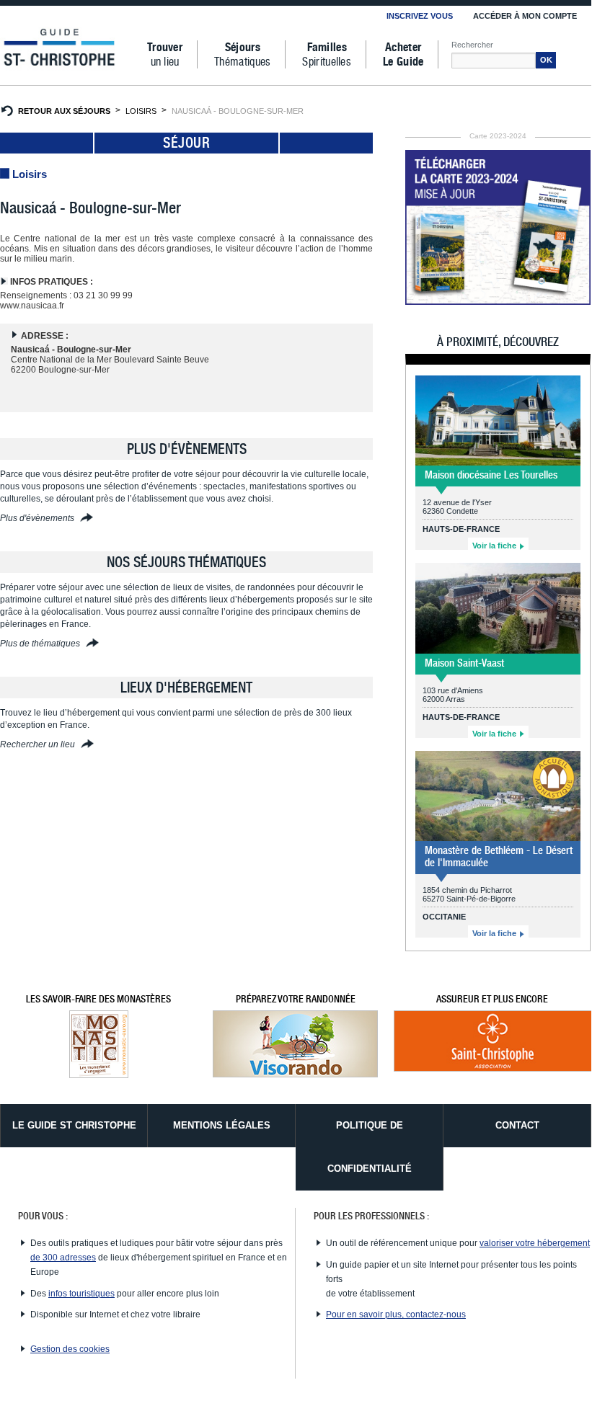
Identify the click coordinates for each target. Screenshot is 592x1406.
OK (546, 59)
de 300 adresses (63, 1258)
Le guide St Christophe (74, 1125)
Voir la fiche (495, 545)
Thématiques (242, 54)
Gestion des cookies (70, 1349)
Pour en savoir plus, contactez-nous (396, 1314)
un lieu (164, 54)
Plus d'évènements (38, 518)
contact (517, 1125)
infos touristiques (81, 1294)
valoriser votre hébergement (535, 1243)
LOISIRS (140, 111)
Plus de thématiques (41, 644)
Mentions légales (221, 1125)
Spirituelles (326, 54)
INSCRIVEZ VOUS (419, 16)
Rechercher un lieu (38, 744)
